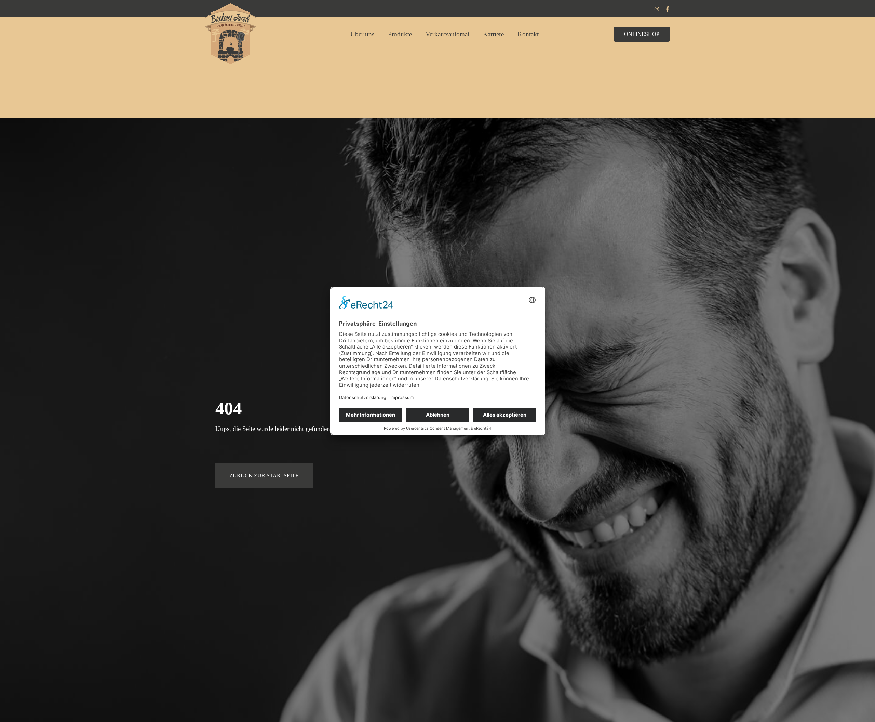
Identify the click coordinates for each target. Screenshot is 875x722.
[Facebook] (667, 9)
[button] (642, 34)
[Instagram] (656, 9)
